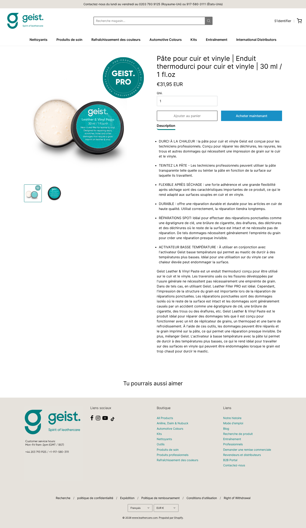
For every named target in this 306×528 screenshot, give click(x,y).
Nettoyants (38, 39)
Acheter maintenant (251, 116)
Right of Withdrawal (237, 498)
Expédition (127, 498)
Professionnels (233, 444)
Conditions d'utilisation (202, 498)
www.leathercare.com (145, 517)
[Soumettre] (209, 21)
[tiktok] (112, 419)
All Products (165, 418)
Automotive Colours (165, 39)
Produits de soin (69, 39)
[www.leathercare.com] (25, 20)
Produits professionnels (172, 455)
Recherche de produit (238, 434)
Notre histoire (232, 418)
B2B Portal (230, 460)
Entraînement (216, 39)
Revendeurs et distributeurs (242, 455)
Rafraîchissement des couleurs (116, 39)
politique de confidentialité (95, 498)
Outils (160, 444)
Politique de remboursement (160, 498)
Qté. (160, 93)
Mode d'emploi (233, 423)
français (136, 507)
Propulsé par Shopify (171, 517)
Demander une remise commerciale (247, 449)
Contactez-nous (234, 465)
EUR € (160, 507)
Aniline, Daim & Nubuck (172, 423)
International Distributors (256, 39)
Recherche (63, 498)
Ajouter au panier (187, 116)
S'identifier (282, 21)
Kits (193, 39)
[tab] (166, 126)
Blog (226, 428)
